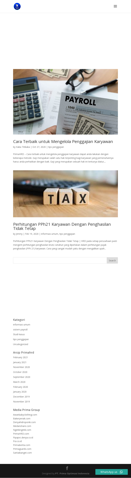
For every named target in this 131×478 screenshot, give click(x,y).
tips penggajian (56, 146)
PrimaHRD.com (21, 433)
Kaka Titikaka (23, 146)
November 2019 (21, 401)
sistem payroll (20, 329)
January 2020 (20, 391)
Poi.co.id (17, 441)
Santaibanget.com (22, 452)
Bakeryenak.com (21, 418)
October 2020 (20, 372)
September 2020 (21, 376)
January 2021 (20, 362)
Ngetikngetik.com (22, 429)
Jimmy (19, 233)
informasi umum (49, 233)
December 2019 (21, 396)
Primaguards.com (22, 448)
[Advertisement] (65, 45)
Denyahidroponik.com (24, 422)
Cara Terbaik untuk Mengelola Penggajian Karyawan (63, 141)
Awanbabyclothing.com (25, 414)
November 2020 (21, 367)
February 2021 (20, 357)
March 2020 (19, 381)
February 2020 (20, 386)
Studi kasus (19, 334)
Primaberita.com (21, 445)
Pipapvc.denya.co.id (23, 437)
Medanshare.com (22, 426)
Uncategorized (20, 344)
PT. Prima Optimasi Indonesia (72, 473)
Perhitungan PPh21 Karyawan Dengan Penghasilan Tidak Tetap (62, 226)
